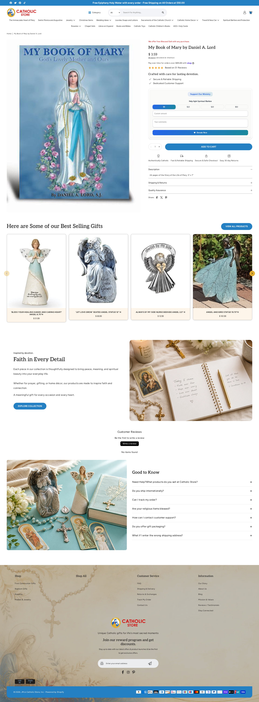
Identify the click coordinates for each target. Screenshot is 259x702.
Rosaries (19, 594)
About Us (202, 589)
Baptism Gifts (21, 589)
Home (9, 34)
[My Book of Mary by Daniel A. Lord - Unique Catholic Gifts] (73, 125)
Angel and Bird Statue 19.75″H (222, 274)
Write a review (130, 443)
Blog (200, 594)
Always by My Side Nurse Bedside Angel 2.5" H (160, 274)
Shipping (152, 58)
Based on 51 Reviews (176, 67)
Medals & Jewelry (23, 600)
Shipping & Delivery (146, 589)
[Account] (244, 12)
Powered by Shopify (55, 692)
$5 (164, 107)
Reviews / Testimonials (208, 605)
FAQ (139, 583)
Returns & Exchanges (147, 594)
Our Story (202, 583)
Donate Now (202, 133)
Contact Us (142, 605)
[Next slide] (252, 273)
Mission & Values (206, 600)
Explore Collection (30, 406)
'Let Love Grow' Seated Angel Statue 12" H (98, 274)
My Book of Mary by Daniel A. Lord (27, 34)
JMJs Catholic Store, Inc (32, 692)
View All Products (237, 226)
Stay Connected (205, 610)
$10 (188, 107)
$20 (212, 107)
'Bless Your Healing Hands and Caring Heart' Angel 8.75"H (36, 275)
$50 (236, 107)
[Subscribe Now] (150, 663)
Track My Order (144, 600)
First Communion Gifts (25, 583)
